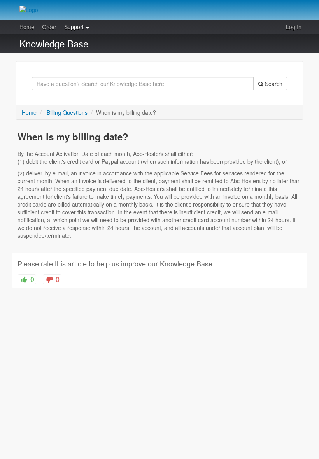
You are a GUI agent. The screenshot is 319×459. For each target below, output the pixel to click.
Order (49, 27)
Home (26, 27)
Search (272, 84)
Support (74, 27)
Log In (293, 27)
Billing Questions (67, 112)
